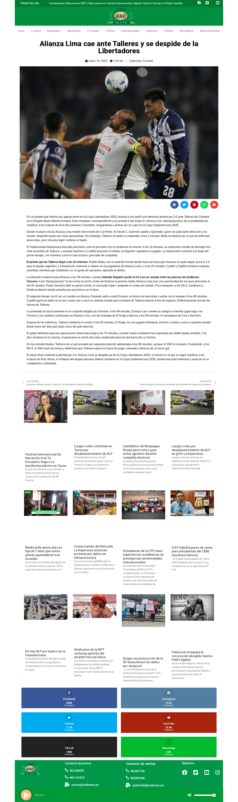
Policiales (93, 30)
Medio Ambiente (210, 30)
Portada (148, 60)
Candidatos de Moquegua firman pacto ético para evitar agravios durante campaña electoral (141, 451)
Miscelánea (186, 30)
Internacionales (130, 30)
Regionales (54, 30)
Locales (36, 30)
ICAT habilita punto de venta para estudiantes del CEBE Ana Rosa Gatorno (192, 551)
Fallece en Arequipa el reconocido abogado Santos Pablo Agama (192, 655)
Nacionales (74, 30)
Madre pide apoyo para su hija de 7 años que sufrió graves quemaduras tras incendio (43, 553)
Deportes (152, 30)
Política (110, 30)
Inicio (21, 30)
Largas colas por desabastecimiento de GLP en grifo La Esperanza (191, 449)
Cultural (168, 30)
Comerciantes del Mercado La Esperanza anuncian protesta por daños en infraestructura (93, 552)
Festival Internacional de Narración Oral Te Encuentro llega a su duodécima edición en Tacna (45, 460)
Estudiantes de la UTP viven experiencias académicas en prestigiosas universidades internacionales (143, 556)
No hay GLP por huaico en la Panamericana (45, 653)
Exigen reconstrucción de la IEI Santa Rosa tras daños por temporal (143, 662)
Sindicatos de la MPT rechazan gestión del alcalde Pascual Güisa (90, 653)
